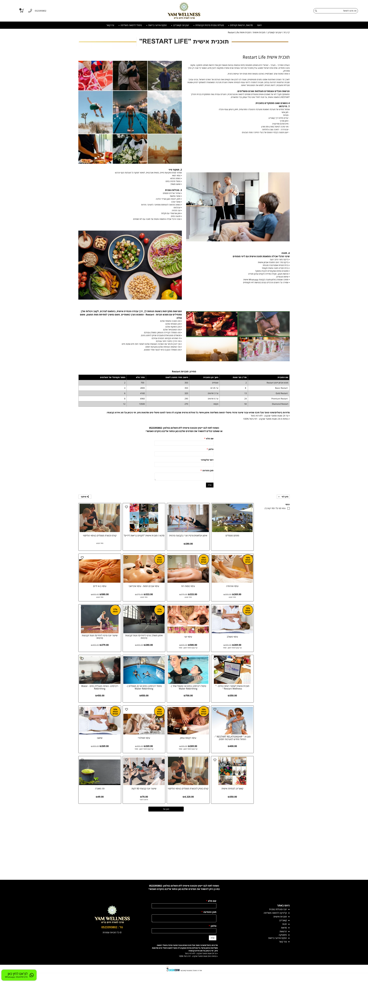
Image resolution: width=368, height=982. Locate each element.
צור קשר (283, 941)
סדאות (284, 927)
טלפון (210, 449)
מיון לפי (284, 496)
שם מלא (208, 438)
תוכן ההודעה (207, 470)
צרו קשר (110, 25)
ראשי (259, 25)
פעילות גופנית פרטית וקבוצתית (209, 25)
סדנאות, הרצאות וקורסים (241, 25)
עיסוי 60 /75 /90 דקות (275, 508)
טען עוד (166, 809)
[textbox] (238, 100)
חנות (284, 924)
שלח (210, 485)
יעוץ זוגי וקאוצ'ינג (180, 25)
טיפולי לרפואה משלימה (131, 25)
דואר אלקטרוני (207, 459)
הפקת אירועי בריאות (157, 25)
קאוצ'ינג (283, 920)
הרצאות (283, 931)
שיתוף (84, 496)
